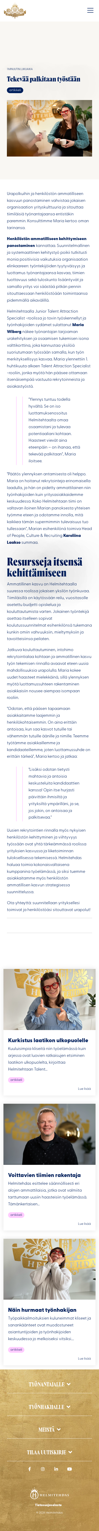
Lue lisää (84, 1089)
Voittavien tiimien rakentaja (44, 1175)
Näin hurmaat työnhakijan (42, 1310)
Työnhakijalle (46, 1407)
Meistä (46, 1430)
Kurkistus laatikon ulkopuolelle (48, 1041)
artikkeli (15, 90)
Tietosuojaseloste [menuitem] (48, 1505)
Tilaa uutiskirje (46, 1453)
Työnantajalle (46, 1385)
